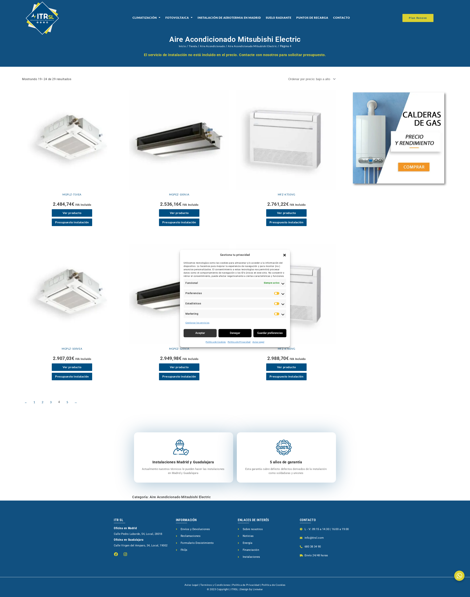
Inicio (182, 46)
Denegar (235, 333)
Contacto (341, 17)
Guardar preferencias (270, 333)
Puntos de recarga (312, 17)
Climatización (145, 17)
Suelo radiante (278, 17)
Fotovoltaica (177, 17)
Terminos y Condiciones (215, 584)
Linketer (258, 589)
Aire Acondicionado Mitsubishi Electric (252, 46)
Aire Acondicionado (212, 46)
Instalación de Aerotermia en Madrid (229, 17)
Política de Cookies (216, 341)
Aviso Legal (258, 341)
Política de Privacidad (239, 341)
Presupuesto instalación (72, 222)
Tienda (193, 46)
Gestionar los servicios (197, 322)
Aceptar (200, 333)
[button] (284, 255)
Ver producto (72, 213)
